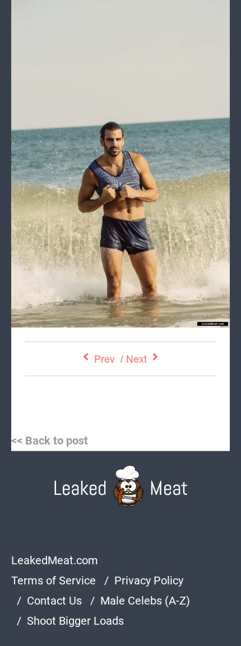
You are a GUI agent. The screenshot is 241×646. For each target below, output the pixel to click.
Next (136, 359)
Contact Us (54, 600)
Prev (104, 359)
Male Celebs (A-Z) (145, 600)
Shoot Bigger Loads (75, 621)
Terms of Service (53, 580)
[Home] (121, 486)
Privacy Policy (148, 580)
